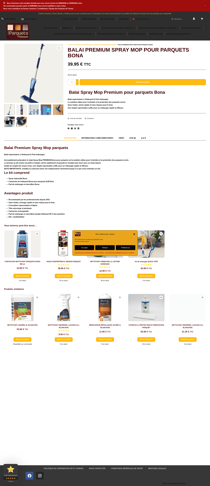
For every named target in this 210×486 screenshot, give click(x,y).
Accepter (84, 247)
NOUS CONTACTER (97, 468)
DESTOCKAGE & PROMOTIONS (177, 34)
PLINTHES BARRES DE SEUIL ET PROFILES (117, 28)
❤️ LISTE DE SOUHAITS (141, 19)
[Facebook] (68, 128)
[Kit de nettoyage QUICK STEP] (146, 244)
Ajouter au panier (142, 82)
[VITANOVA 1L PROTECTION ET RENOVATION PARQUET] (146, 307)
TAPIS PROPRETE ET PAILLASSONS (110, 34)
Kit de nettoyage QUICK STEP (146, 262)
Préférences (125, 247)
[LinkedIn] (78, 128)
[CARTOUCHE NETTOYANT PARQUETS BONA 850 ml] (22, 244)
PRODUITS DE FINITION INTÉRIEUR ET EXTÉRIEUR (157, 28)
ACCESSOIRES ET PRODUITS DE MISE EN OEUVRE (73, 34)
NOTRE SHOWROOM (89, 19)
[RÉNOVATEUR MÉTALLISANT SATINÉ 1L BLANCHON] (105, 307)
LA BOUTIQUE (123, 19)
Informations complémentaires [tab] (97, 138)
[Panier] (202, 19)
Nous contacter (30, 19)
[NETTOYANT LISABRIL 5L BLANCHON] (22, 307)
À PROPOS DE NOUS (70, 19)
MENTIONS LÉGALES (157, 468)
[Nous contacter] (23, 19)
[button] (134, 234)
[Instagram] (40, 475)
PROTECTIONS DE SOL (137, 34)
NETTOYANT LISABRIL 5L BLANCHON (22, 325)
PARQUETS (66, 28)
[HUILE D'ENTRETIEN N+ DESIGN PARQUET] (64, 244)
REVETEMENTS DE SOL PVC (86, 28)
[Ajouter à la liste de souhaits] (37, 234)
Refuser (105, 247)
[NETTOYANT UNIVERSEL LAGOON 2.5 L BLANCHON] (187, 307)
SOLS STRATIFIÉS (50, 28)
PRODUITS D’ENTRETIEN (190, 28)
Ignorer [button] (205, 5)
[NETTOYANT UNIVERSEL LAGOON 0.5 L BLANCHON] (64, 307)
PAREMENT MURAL (156, 34)
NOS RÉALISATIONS (107, 19)
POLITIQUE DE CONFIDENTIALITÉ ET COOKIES (89, 252)
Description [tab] (70, 138)
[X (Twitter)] (72, 128)
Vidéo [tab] (121, 138)
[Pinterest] (75, 128)
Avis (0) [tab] (132, 138)
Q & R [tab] (143, 138)
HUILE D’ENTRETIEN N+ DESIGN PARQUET (64, 262)
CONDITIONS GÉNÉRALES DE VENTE (127, 468)
